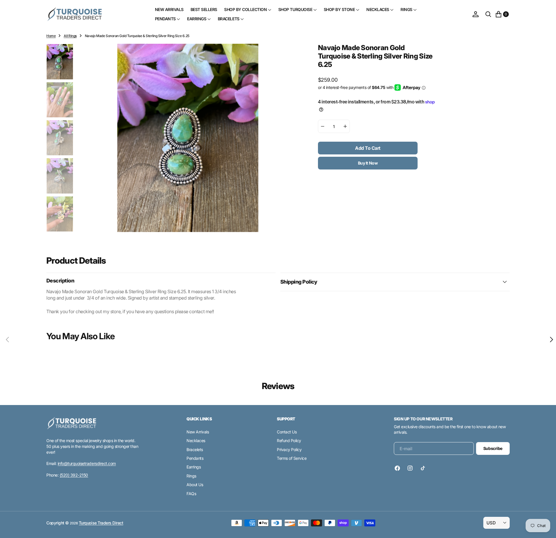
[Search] (488, 14)
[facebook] (399, 468)
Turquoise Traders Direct (101, 522)
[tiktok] (422, 468)
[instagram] (410, 468)
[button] (475, 14)
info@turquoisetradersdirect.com (87, 463)
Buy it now (368, 163)
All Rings (70, 36)
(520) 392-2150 (74, 475)
